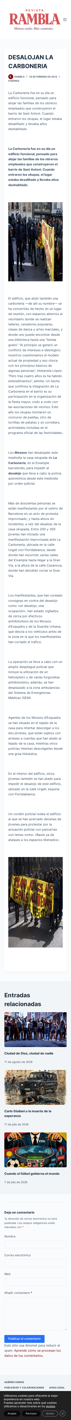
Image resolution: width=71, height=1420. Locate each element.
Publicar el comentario (24, 1338)
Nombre (10, 1236)
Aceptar (12, 1413)
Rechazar (31, 1413)
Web (7, 1274)
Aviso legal (57, 1387)
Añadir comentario (18, 1293)
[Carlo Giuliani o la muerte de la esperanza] (35, 1087)
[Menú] (65, 19)
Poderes (13, 80)
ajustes (50, 1406)
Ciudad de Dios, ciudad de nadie (28, 1053)
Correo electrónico (17, 1255)
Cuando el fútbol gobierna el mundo (32, 1174)
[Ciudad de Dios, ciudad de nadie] (35, 1029)
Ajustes (50, 1413)
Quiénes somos (14, 1382)
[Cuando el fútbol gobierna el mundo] (35, 1149)
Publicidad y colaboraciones (24, 1387)
